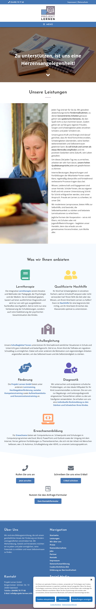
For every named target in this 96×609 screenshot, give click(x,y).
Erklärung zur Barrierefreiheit (63, 570)
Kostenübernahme (58, 548)
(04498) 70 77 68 (17, 2)
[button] (91, 579)
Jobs (51, 551)
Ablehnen (63, 599)
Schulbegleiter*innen (21, 345)
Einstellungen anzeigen (81, 599)
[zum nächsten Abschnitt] (48, 75)
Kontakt (53, 557)
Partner (53, 554)
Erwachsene (21, 435)
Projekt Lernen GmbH (21, 384)
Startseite (54, 535)
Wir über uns (55, 541)
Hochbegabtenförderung (21, 390)
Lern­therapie (25, 291)
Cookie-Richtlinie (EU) (59, 567)
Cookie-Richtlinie (55, 605)
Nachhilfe (64, 303)
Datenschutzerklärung (69, 605)
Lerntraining (29, 387)
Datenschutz (83, 2)
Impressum (71, 2)
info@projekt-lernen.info (21, 593)
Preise (52, 545)
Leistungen (54, 538)
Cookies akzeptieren (45, 599)
